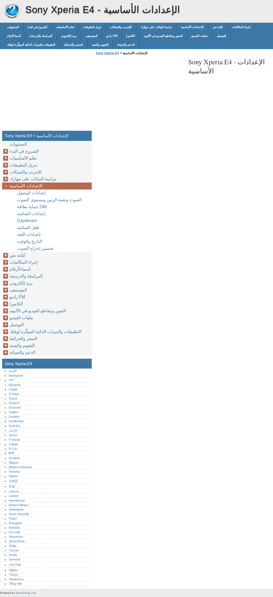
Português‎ (15, 523)
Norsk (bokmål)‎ (19, 514)
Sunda (13, 554)
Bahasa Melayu (19, 505)
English (13, 412)
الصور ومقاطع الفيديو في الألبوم (163, 35)
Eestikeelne (16, 421)
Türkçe (13, 574)
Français (14, 439)
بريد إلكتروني (69, 35)
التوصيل (221, 35)
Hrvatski (14, 458)
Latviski (14, 495)
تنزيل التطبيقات (92, 27)
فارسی (13, 430)
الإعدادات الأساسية (192, 27)
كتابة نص (217, 27)
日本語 (13, 481)
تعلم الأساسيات (65, 27)
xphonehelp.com (25, 592)
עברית (13, 448)
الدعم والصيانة (126, 44)
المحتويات (13, 27)
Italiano (13, 476)
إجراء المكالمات (241, 27)
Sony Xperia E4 (12, 11)
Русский (14, 532)
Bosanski (15, 384)
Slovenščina (17, 541)
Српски (14, 550)
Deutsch (14, 403)
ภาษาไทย (15, 564)
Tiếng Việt (15, 583)
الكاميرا (130, 35)
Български (16, 375)
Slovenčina (16, 536)
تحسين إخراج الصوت (35, 248)
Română (14, 527)
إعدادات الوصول (31, 193)
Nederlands (16, 509)
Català (13, 389)
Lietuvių (14, 491)
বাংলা (11, 380)
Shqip (12, 545)
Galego (13, 444)
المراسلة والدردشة (41, 35)
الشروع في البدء (37, 27)
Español (14, 416)
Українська (16, 579)
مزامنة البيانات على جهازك (156, 27)
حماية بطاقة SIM (32, 206)
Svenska (14, 559)
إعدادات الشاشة (31, 213)
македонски (17, 500)
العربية (13, 370)
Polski (13, 518)
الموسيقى (92, 35)
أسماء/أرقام (14, 35)
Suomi (13, 435)
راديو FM (111, 35)
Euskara (14, 425)
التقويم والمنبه (100, 44)
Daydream (27, 220)
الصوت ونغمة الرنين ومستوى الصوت (49, 199)
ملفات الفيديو (199, 35)
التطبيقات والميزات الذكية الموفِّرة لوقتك (31, 44)
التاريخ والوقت (29, 241)
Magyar (14, 462)
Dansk (13, 398)
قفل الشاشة (28, 227)
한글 (12, 486)
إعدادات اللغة (28, 234)
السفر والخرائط (73, 44)
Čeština (14, 394)
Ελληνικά (15, 407)
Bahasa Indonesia (20, 467)
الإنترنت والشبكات (121, 27)
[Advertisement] (139, 94)
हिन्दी (11, 453)
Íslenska (14, 471)
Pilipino (13, 570)
